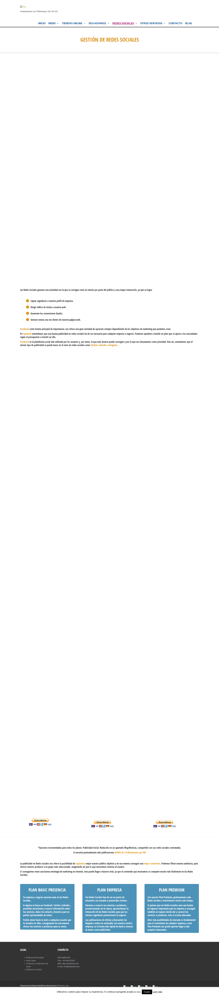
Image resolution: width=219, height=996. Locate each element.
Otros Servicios (151, 23)
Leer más (157, 991)
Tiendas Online (72, 23)
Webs (52, 23)
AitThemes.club (62, 986)
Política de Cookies (34, 970)
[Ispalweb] (23, 7)
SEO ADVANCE (97, 23)
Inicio (41, 23)
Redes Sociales (123, 23)
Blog (188, 23)
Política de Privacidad (35, 958)
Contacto (175, 23)
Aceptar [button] (147, 992)
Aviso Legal (31, 961)
